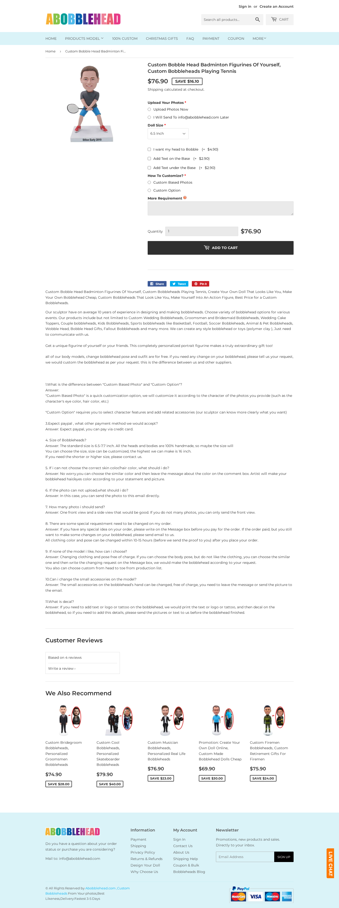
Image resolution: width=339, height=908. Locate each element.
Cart (283, 19)
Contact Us (183, 846)
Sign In (179, 839)
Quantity (155, 231)
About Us (181, 852)
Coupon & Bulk (186, 865)
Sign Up (283, 857)
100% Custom (124, 38)
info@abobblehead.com (79, 858)
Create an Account (277, 6)
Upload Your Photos (166, 102)
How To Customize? (165, 175)
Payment (211, 38)
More (258, 38)
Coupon (236, 38)
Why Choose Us (144, 871)
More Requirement (165, 198)
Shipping (155, 89)
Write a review (60, 668)
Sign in (245, 6)
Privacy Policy (143, 852)
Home (51, 38)
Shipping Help (185, 859)
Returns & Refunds (147, 859)
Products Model (83, 38)
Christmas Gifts (162, 38)
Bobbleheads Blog (189, 871)
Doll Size (155, 125)
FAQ (190, 38)
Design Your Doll (145, 865)
